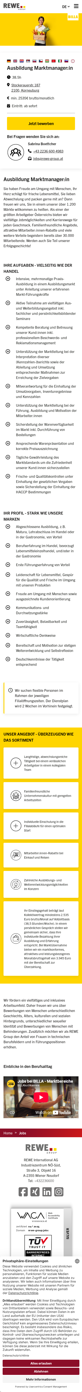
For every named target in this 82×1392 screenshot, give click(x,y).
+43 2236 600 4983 (48, 151)
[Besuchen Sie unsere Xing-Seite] (35, 1192)
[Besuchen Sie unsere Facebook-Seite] (23, 1192)
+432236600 (44, 1180)
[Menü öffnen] (76, 6)
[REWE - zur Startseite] (14, 6)
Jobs (22, 1133)
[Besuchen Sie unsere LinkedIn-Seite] (47, 1192)
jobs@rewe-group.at (48, 158)
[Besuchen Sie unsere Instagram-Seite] (58, 1192)
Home (7, 1133)
